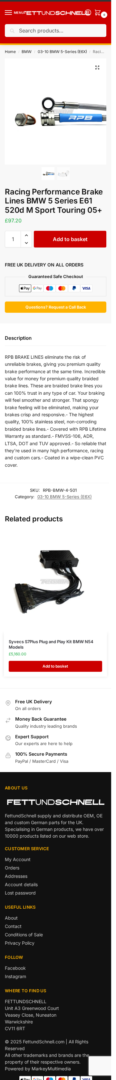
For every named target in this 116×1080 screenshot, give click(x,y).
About (11, 918)
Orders (12, 867)
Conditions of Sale (24, 934)
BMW (27, 51)
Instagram (15, 976)
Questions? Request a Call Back (55, 307)
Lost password (20, 893)
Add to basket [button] (55, 666)
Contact (13, 926)
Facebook (15, 968)
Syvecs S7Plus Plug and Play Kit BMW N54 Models (51, 644)
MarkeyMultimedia (51, 1068)
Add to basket (70, 239)
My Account (18, 859)
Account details (21, 884)
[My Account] (88, 13)
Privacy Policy (19, 943)
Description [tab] (18, 338)
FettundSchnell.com (43, 1041)
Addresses (16, 876)
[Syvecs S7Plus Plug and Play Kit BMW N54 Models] (55, 581)
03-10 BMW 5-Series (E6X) (62, 51)
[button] (97, 67)
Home (10, 51)
